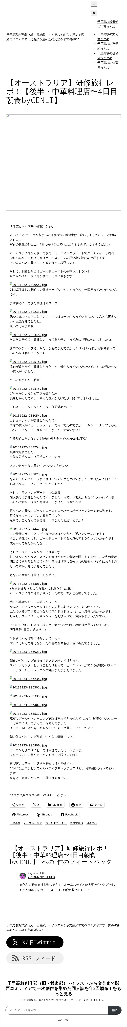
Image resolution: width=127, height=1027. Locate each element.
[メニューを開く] (94, 4)
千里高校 (15, 823)
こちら (49, 226)
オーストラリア (33, 823)
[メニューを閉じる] (94, 13)
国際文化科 (76, 823)
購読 (115, 1010)
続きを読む (63, 1019)
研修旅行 (91, 823)
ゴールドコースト (56, 823)
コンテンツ (62, 795)
